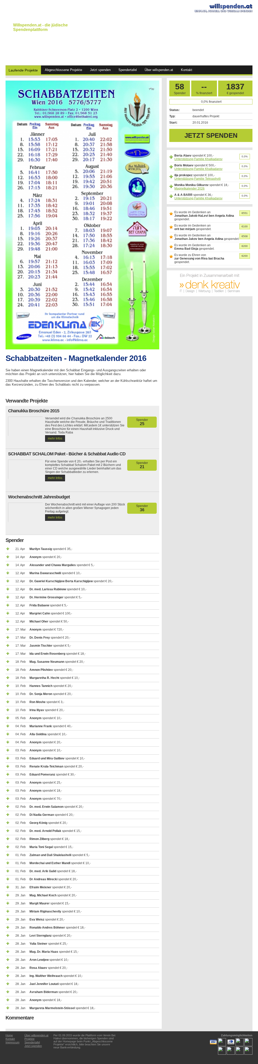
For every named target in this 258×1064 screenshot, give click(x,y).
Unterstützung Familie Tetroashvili (197, 178)
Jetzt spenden (100, 70)
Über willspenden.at (159, 70)
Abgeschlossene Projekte (63, 70)
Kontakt (186, 70)
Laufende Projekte (23, 70)
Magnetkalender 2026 (189, 188)
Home (9, 1035)
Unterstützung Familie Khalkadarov (198, 159)
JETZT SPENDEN (211, 135)
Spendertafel (127, 70)
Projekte (29, 1038)
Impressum (12, 1042)
